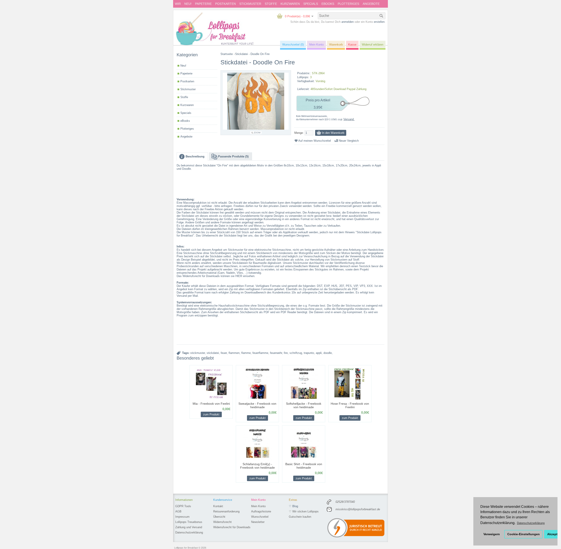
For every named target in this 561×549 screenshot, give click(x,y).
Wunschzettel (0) (293, 44)
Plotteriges (348, 3)
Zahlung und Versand (188, 527)
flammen (234, 353)
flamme (246, 353)
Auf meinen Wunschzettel (314, 140)
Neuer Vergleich (349, 140)
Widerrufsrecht (222, 522)
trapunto (309, 353)
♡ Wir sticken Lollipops (304, 511)
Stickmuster (250, 3)
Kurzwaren (290, 3)
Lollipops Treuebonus (188, 522)
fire (286, 353)
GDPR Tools (183, 506)
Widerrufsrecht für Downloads (231, 527)
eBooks (327, 3)
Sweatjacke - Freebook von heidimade (257, 405)
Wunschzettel (259, 516)
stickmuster (197, 353)
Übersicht (219, 516)
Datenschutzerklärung (189, 532)
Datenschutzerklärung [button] (531, 523)
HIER (238, 276)
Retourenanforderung (226, 511)
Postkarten (225, 3)
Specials (310, 3)
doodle (327, 353)
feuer (224, 353)
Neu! (188, 3)
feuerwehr (276, 353)
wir (178, 3)
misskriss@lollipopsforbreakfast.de (358, 509)
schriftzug (295, 353)
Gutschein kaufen (300, 516)
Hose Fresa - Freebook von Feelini (350, 405)
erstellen (379, 21)
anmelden (347, 21)
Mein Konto (258, 506)
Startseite (226, 54)
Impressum (182, 516)
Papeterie (203, 3)
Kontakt (218, 506)
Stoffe (271, 3)
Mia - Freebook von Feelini (211, 403)
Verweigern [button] (491, 534)
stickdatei (213, 353)
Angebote (371, 3)
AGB (178, 511)
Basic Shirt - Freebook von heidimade (303, 465)
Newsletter (258, 522)
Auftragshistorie (261, 511)
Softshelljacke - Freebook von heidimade (303, 405)
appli (319, 353)
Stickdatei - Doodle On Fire (252, 54)
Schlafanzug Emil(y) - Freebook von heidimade (257, 465)
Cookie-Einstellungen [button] (523, 534)
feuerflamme (260, 353)
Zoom (257, 132)
